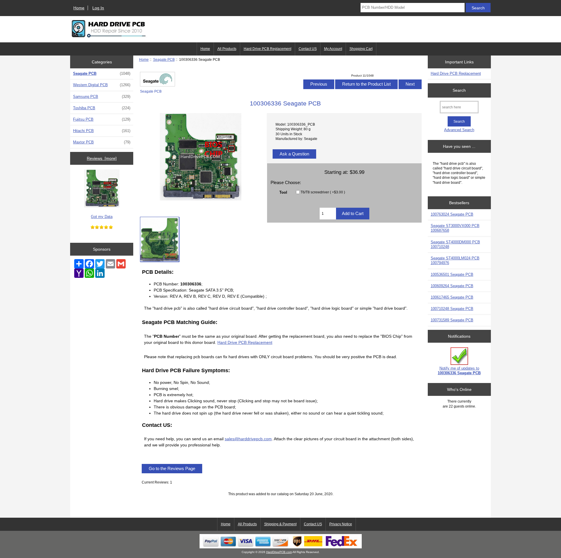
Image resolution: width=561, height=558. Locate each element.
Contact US (308, 49)
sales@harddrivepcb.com (248, 438)
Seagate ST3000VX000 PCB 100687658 (455, 228)
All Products (226, 49)
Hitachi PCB (101, 131)
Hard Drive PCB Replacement (267, 49)
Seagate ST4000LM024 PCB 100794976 (455, 260)
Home (78, 8)
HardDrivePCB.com (279, 552)
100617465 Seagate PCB (452, 297)
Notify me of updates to (459, 370)
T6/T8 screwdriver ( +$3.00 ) (323, 192)
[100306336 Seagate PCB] (159, 239)
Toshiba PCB (101, 108)
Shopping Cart (361, 49)
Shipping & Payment (280, 524)
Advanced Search (459, 130)
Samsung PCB (101, 96)
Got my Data (101, 216)
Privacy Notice (340, 524)
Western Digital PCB (101, 85)
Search (459, 90)
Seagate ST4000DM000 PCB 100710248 (455, 244)
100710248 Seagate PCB (452, 308)
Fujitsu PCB (101, 119)
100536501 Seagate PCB (452, 274)
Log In (98, 8)
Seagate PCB (164, 59)
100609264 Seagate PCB (452, 286)
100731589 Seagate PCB (452, 320)
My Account (333, 49)
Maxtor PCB (101, 142)
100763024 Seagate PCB (452, 214)
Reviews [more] (102, 158)
